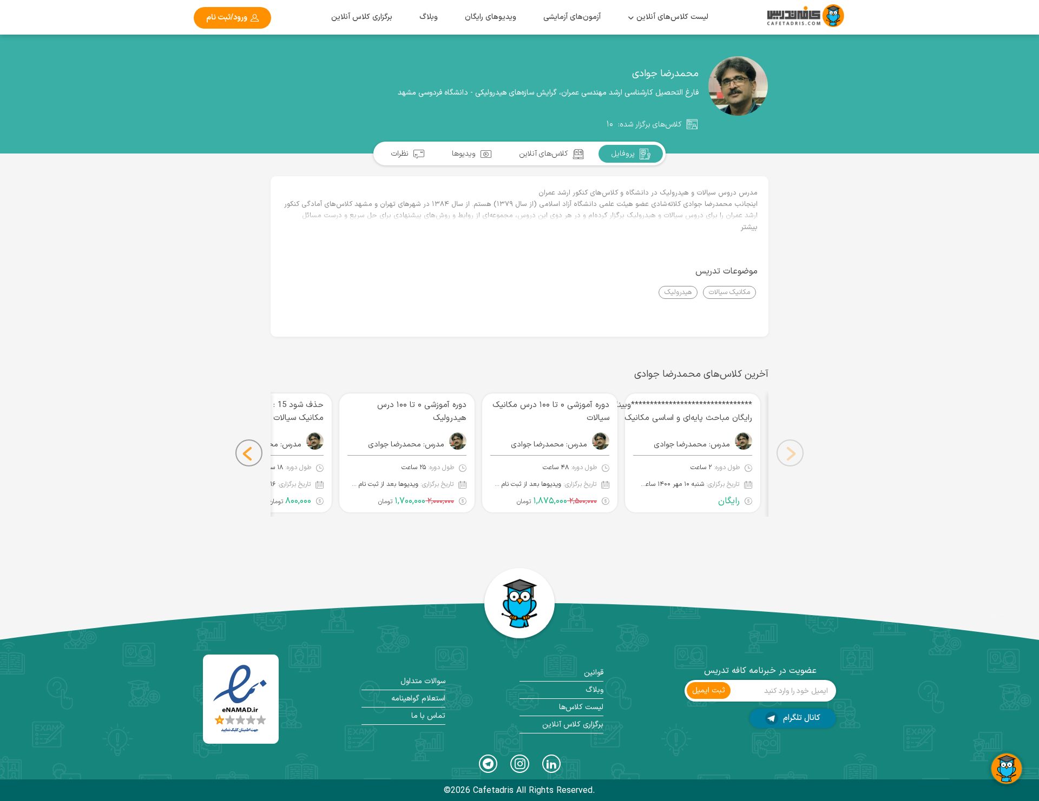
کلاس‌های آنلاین (544, 153)
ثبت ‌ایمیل (708, 690)
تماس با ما (428, 716)
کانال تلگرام (800, 718)
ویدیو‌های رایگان (490, 17)
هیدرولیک (678, 292)
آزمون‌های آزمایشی (572, 17)
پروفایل (624, 153)
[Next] (248, 452)
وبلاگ (428, 17)
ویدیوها (465, 153)
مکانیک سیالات (729, 292)
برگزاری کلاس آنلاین (361, 17)
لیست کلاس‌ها (581, 707)
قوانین (593, 672)
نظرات (401, 153)
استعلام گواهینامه (418, 698)
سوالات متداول (422, 681)
